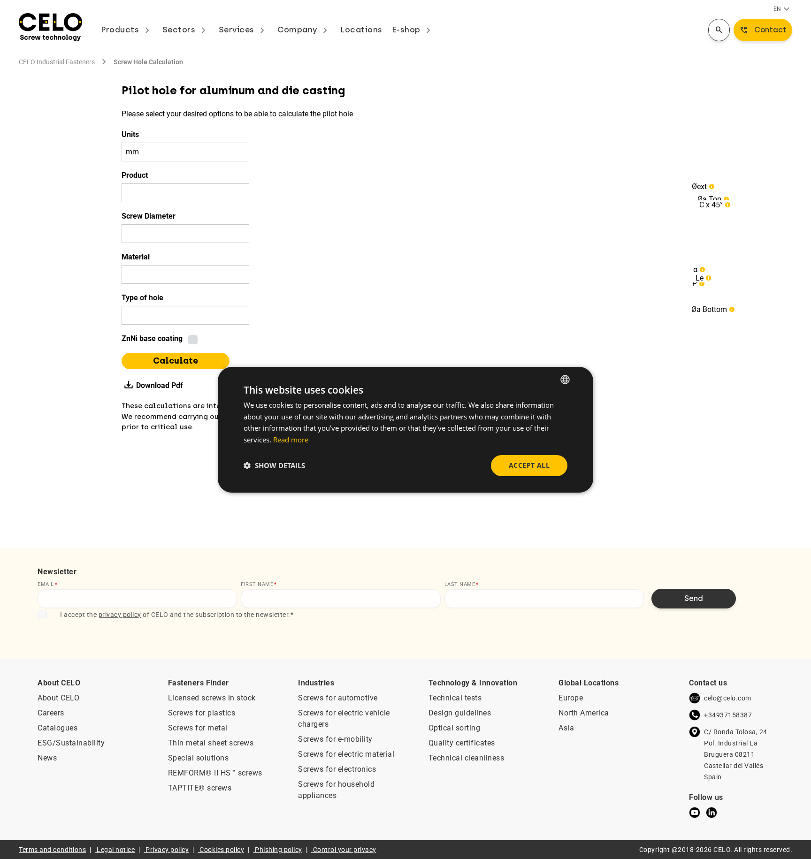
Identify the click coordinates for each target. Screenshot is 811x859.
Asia (566, 727)
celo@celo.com (727, 698)
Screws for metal (198, 727)
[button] (274, 465)
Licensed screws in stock (212, 697)
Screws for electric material (346, 754)
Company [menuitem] (304, 29)
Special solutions (198, 757)
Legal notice (116, 849)
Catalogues (57, 727)
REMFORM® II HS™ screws (215, 772)
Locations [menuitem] (361, 29)
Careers (51, 712)
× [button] (577, 378)
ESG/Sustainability (71, 742)
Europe (571, 697)
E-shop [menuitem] (413, 29)
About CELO (58, 697)
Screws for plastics (202, 712)
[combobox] (565, 379)
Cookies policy (221, 849)
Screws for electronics (337, 769)
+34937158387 (728, 715)
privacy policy (120, 614)
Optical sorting (454, 727)
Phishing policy (278, 849)
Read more (290, 439)
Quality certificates (461, 742)
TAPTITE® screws (200, 787)
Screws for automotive (338, 697)
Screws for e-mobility (335, 739)
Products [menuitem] (127, 29)
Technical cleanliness (466, 757)
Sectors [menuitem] (185, 29)
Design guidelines (459, 712)
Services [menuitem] (243, 29)
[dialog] (405, 429)
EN (782, 9)
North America (584, 712)
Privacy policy (167, 849)
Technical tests (455, 697)
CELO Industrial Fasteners (57, 62)
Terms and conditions (52, 849)
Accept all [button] (529, 465)
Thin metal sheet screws (211, 742)
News (47, 757)
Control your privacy (344, 849)
